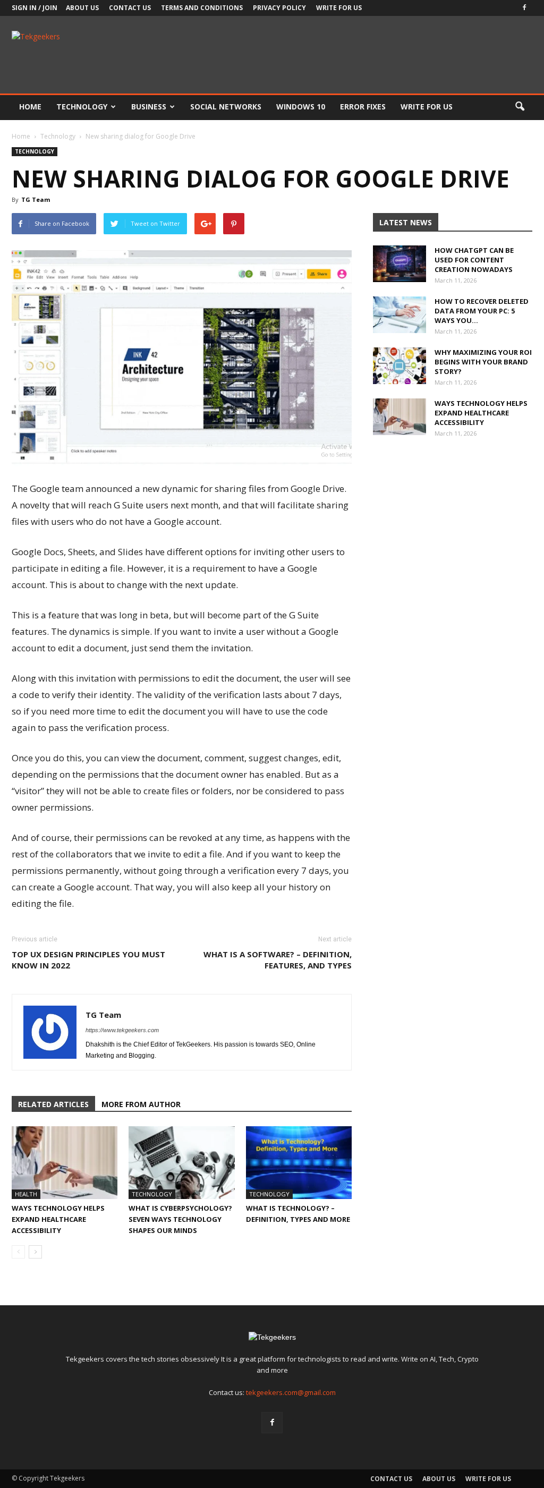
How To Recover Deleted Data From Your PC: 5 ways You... (482, 310)
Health (26, 1194)
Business (148, 106)
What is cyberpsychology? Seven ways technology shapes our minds (180, 1219)
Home (30, 106)
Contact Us (130, 7)
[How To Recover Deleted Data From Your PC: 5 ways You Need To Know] (399, 314)
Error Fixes (363, 106)
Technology (81, 106)
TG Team (35, 199)
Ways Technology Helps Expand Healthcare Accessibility (58, 1219)
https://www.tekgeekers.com (122, 1030)
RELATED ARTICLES (53, 1104)
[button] (519, 107)
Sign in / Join (34, 7)
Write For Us (339, 7)
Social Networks (225, 106)
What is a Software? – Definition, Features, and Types (277, 960)
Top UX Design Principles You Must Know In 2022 (88, 960)
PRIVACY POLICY (279, 7)
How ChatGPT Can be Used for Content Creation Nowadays (474, 259)
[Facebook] (524, 8)
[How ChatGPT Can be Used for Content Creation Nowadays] (399, 263)
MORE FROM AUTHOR (141, 1104)
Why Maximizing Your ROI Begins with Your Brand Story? (483, 361)
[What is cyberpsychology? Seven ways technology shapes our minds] (181, 1162)
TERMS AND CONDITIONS (202, 7)
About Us (82, 7)
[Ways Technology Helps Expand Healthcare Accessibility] (64, 1162)
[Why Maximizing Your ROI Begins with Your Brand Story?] (399, 365)
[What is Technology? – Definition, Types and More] (299, 1162)
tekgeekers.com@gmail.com (291, 1392)
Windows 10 (300, 106)
